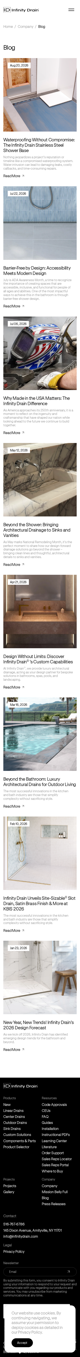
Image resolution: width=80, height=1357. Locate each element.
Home (8, 26)
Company (25, 26)
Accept (22, 1343)
